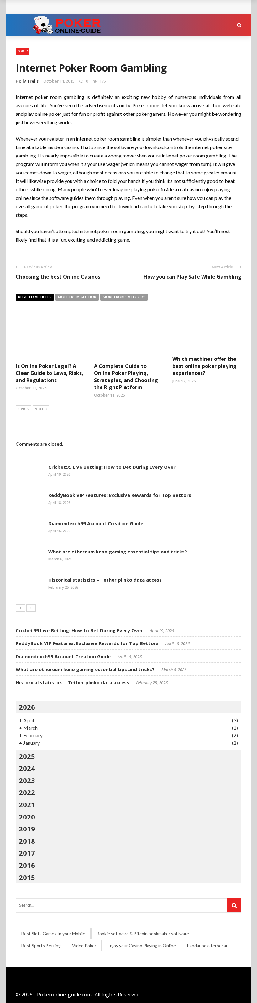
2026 (27, 707)
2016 (27, 865)
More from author (77, 297)
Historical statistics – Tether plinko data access (105, 580)
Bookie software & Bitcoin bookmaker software (143, 933)
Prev (25, 409)
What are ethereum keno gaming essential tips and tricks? (117, 551)
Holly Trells (27, 81)
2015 (27, 877)
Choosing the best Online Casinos (58, 276)
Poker (22, 51)
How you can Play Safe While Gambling (192, 276)
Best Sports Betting (41, 945)
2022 (27, 792)
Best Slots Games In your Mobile (53, 933)
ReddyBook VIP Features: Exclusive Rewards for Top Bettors (119, 495)
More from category (124, 297)
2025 (27, 756)
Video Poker (84, 945)
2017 (27, 852)
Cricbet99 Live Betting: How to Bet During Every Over (112, 467)
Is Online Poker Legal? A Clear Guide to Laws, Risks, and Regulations (49, 373)
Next (39, 409)
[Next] (31, 608)
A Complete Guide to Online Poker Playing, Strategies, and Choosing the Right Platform (126, 377)
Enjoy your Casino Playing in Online (142, 945)
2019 (27, 828)
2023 (27, 780)
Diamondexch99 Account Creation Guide (95, 523)
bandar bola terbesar (207, 945)
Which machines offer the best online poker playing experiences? (204, 365)
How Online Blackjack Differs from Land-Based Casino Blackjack (100, 7)
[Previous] (20, 608)
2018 (27, 841)
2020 (27, 816)
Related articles (34, 297)
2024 (27, 768)
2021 (27, 804)
